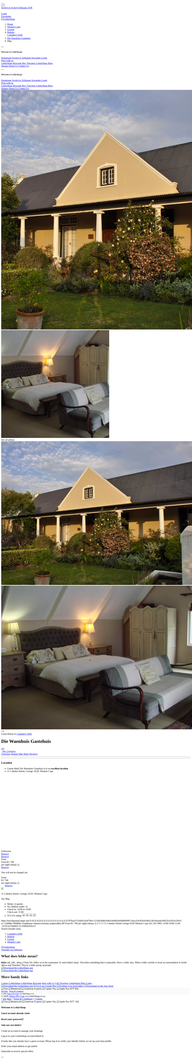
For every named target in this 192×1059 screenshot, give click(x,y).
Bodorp (10, 32)
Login (44, 58)
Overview (6, 754)
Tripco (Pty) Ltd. (13, 994)
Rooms (14, 754)
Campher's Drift (14, 35)
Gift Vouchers (61, 983)
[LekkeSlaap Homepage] (8, 19)
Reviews (33, 754)
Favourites (6, 16)
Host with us (7, 60)
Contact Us (23, 66)
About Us (13, 66)
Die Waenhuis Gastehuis (18, 38)
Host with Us (48, 983)
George (10, 29)
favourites (36, 58)
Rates (26, 754)
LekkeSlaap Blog (44, 63)
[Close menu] (2, 46)
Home (10, 24)
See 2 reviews (9, 751)
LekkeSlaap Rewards (11, 63)
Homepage (6, 58)
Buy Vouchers (29, 63)
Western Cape (13, 27)
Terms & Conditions (16, 991)
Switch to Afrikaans (22, 58)
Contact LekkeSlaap (10, 983)
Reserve (5, 854)
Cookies (38, 999)
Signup (4, 66)
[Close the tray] (2, 1057)
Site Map (4, 991)
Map (21, 754)
